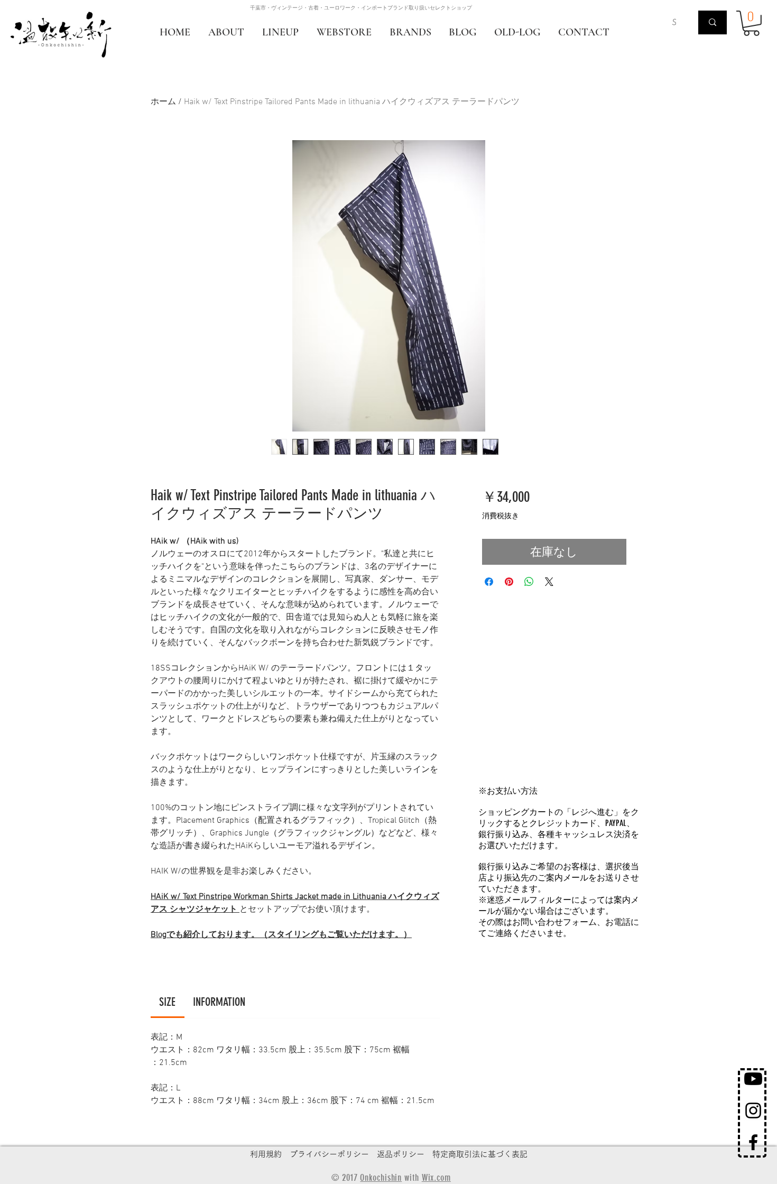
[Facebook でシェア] (489, 581)
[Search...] (712, 22)
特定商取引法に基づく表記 (480, 1154)
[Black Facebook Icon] (753, 1142)
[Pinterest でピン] (509, 581)
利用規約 (266, 1154)
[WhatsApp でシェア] (529, 581)
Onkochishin (381, 1177)
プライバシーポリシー (329, 1154)
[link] (167, 1002)
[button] (751, 23)
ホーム (163, 102)
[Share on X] (549, 581)
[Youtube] (753, 1078)
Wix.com (436, 1177)
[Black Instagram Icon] (753, 1110)
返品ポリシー (400, 1154)
